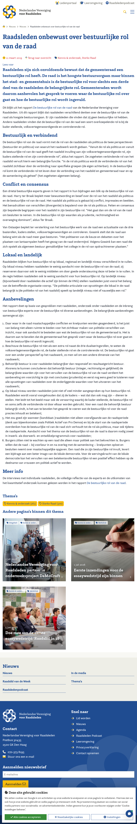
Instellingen (113, 817)
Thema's (76, 681)
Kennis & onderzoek (69, 57)
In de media (78, 673)
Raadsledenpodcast (15, 690)
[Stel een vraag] (129, 813)
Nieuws (12, 26)
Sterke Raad (89, 57)
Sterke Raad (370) (52, 503)
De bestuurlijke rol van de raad (52, 107)
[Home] (27, 12)
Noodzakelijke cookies (70, 817)
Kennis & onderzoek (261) (21, 503)
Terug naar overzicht (39, 57)
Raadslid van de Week (16, 681)
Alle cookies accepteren (27, 817)
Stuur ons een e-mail (20, 756)
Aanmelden (13, 784)
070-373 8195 (15, 752)
